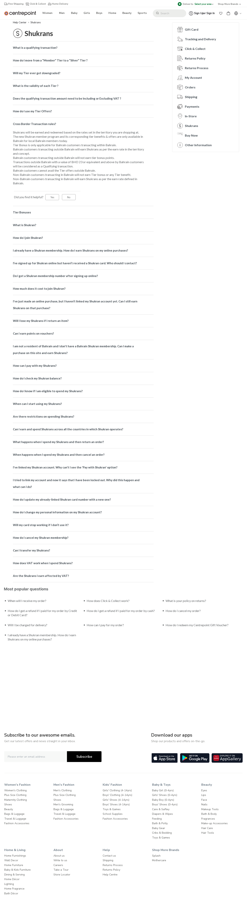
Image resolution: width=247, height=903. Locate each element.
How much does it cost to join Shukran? (39, 288)
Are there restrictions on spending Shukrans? (43, 416)
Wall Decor (11, 860)
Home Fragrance (14, 888)
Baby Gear (158, 828)
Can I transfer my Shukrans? (31, 550)
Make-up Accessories (214, 823)
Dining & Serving (14, 874)
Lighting (9, 884)
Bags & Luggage (14, 814)
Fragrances (208, 819)
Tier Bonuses (22, 212)
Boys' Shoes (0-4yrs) (165, 804)
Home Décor (11, 879)
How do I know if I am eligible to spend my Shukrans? (48, 391)
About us (59, 856)
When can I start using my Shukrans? (37, 403)
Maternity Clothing (15, 800)
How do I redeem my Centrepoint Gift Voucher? (197, 625)
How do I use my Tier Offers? (32, 111)
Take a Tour (61, 870)
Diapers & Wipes (162, 814)
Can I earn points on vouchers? (33, 333)
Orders (190, 87)
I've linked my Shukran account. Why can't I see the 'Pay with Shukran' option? (65, 467)
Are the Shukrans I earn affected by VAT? (41, 575)
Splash (156, 856)
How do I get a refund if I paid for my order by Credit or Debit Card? (42, 613)
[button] (221, 13)
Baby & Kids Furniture (17, 870)
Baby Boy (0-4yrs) (163, 800)
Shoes (8, 804)
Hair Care (207, 828)
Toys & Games (112, 809)
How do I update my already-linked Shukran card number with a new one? (62, 499)
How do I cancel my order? (183, 611)
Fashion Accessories (16, 823)
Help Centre (110, 874)
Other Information (198, 145)
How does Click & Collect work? (108, 601)
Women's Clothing (15, 790)
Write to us (60, 860)
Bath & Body (209, 814)
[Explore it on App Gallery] (227, 758)
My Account (193, 77)
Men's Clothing (62, 790)
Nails (204, 804)
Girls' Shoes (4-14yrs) (116, 800)
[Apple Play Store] (164, 758)
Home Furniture (13, 865)
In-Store (191, 116)
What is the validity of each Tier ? (35, 85)
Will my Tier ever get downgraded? (36, 73)
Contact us (109, 856)
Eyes (204, 790)
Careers (58, 865)
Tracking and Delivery (200, 39)
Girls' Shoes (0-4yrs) (164, 795)
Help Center (20, 22)
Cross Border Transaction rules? (34, 124)
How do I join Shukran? (28, 237)
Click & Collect (195, 48)
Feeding (157, 819)
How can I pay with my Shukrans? (35, 365)
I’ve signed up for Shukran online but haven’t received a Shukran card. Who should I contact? (75, 263)
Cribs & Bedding (162, 833)
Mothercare (159, 860)
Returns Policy (195, 58)
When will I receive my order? (27, 601)
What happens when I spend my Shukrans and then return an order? (58, 442)
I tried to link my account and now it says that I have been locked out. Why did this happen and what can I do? (76, 483)
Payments (192, 106)
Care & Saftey (160, 809)
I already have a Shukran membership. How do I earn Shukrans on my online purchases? (70, 250)
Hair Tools (207, 833)
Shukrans (35, 22)
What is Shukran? (24, 225)
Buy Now (191, 135)
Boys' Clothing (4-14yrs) (117, 795)
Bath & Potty (160, 823)
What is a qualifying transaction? (35, 47)
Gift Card (191, 29)
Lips (203, 795)
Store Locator (61, 874)
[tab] (83, 47)
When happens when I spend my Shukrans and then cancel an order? (58, 454)
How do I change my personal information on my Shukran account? (57, 512)
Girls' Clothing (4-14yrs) (117, 790)
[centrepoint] (21, 13)
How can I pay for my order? (105, 625)
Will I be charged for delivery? (27, 625)
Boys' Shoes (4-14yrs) (116, 804)
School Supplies (113, 814)
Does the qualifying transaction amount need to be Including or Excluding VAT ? (67, 98)
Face (204, 800)
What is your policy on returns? (186, 601)
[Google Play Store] (195, 758)
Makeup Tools (210, 809)
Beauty (8, 809)
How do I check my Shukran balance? (37, 378)
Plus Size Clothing (15, 795)
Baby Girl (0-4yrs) (163, 790)
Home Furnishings (15, 856)
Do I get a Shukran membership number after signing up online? (55, 276)
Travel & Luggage (15, 819)
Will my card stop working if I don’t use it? (41, 525)
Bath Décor (11, 893)
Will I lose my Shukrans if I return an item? (41, 320)
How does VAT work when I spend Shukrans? (43, 563)
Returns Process (196, 68)
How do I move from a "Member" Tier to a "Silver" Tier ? (50, 60)
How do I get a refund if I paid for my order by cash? (121, 611)
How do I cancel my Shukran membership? (40, 537)
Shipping (191, 97)
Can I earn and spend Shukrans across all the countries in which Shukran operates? (68, 429)
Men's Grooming (63, 804)
